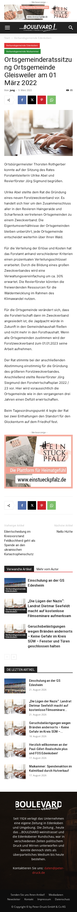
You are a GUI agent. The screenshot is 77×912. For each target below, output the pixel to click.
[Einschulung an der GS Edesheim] (15, 585)
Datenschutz (62, 899)
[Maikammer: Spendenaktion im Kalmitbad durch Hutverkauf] (15, 771)
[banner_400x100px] (38, 12)
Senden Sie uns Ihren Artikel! (28, 895)
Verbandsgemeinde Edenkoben (32, 38)
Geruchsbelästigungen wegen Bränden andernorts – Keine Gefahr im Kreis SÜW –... (50, 727)
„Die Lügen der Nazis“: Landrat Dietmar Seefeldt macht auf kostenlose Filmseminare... (50, 706)
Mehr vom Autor (48, 569)
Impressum (44, 899)
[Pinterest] (41, 100)
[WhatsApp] (51, 100)
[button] (7, 28)
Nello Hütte (65, 532)
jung (12, 90)
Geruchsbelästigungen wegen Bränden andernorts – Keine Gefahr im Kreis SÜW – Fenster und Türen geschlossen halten (50, 636)
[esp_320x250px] (38, 461)
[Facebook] (22, 100)
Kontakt (28, 899)
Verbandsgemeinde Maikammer (22, 51)
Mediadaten (56, 895)
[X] (32, 100)
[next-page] (13, 657)
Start (7, 38)
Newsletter (13, 899)
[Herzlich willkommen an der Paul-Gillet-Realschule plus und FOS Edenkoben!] (15, 750)
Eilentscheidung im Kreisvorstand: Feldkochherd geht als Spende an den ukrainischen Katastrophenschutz (19, 543)
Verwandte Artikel (19, 569)
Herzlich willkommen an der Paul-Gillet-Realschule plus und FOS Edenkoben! (48, 749)
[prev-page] (7, 657)
